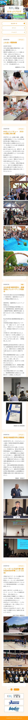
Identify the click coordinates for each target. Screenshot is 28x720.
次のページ (16, 689)
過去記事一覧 (14, 23)
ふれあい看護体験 (10, 42)
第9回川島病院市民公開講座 (13, 437)
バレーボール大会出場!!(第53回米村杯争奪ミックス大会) (13, 571)
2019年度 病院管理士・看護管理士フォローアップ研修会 (13, 289)
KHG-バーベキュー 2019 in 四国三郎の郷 (13, 132)
